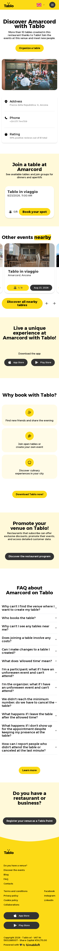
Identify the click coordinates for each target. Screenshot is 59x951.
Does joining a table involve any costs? (26, 639)
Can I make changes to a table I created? (26, 651)
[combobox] (41, 5)
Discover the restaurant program (29, 556)
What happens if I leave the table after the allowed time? (27, 715)
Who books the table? (19, 618)
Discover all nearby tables (22, 303)
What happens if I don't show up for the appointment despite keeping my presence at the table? (27, 730)
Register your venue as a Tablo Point (30, 820)
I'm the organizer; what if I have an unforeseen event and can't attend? (26, 687)
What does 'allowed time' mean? (27, 661)
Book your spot (35, 211)
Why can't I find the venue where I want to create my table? (28, 608)
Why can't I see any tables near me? (25, 627)
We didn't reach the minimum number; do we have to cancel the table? (28, 702)
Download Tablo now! (29, 494)
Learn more (29, 770)
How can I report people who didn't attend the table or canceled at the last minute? (24, 747)
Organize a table (29, 48)
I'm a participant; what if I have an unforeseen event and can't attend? (28, 672)
